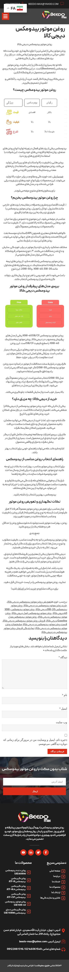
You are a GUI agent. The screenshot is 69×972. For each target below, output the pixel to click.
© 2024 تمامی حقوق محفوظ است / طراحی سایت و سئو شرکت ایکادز (34, 965)
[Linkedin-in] (31, 852)
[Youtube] (23, 852)
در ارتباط (22, 589)
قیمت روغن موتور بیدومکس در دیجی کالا (45, 625)
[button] (5, 16)
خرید (33, 589)
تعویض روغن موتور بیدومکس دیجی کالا (29, 602)
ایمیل (63, 708)
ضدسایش (58, 177)
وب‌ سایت (61, 722)
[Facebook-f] (46, 852)
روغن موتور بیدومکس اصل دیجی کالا (32, 613)
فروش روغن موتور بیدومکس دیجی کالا (24, 621)
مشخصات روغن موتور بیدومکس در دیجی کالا (36, 626)
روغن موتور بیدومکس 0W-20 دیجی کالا (39, 608)
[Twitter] (38, 852)
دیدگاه (63, 657)
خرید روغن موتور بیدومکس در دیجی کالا (45, 606)
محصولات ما (23, 863)
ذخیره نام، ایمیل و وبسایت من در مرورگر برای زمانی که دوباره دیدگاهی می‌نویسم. (35, 741)
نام (64, 695)
